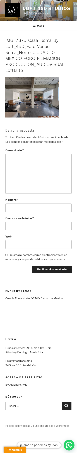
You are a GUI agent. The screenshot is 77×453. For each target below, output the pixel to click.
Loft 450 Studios (46, 8)
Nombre (11, 199)
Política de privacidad (17, 425)
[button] (69, 445)
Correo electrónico (19, 218)
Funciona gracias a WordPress (51, 425)
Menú (40, 25)
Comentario (14, 150)
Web (8, 236)
